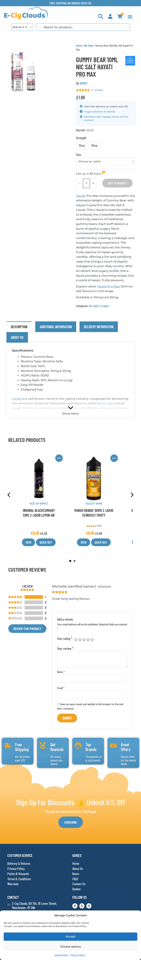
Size (78, 154)
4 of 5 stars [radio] (88, 639)
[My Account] (110, 16)
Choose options (70, 946)
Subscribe (70, 822)
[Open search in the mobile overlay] (83, 27)
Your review (65, 648)
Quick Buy (46, 542)
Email (60, 688)
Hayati (81, 196)
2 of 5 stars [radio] (80, 639)
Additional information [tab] (56, 327)
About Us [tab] (17, 337)
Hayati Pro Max (108, 286)
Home (79, 45)
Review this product (27, 628)
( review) (97, 90)
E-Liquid (104, 306)
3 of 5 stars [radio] (84, 639)
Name (61, 671)
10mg (82, 145)
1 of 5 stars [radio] (75, 639)
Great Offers (126, 747)
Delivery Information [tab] (98, 327)
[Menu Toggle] (130, 16)
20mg (94, 145)
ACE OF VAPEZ (39, 503)
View (28, 542)
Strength (81, 138)
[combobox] (22, 27)
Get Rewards (57, 747)
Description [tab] (19, 327)
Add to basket (117, 183)
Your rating (64, 638)
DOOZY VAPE (94, 503)
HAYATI (83, 83)
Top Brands (91, 747)
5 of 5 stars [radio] (92, 639)
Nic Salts (88, 45)
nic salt (107, 403)
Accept (70, 936)
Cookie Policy (61, 955)
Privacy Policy (77, 955)
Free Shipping (22, 747)
